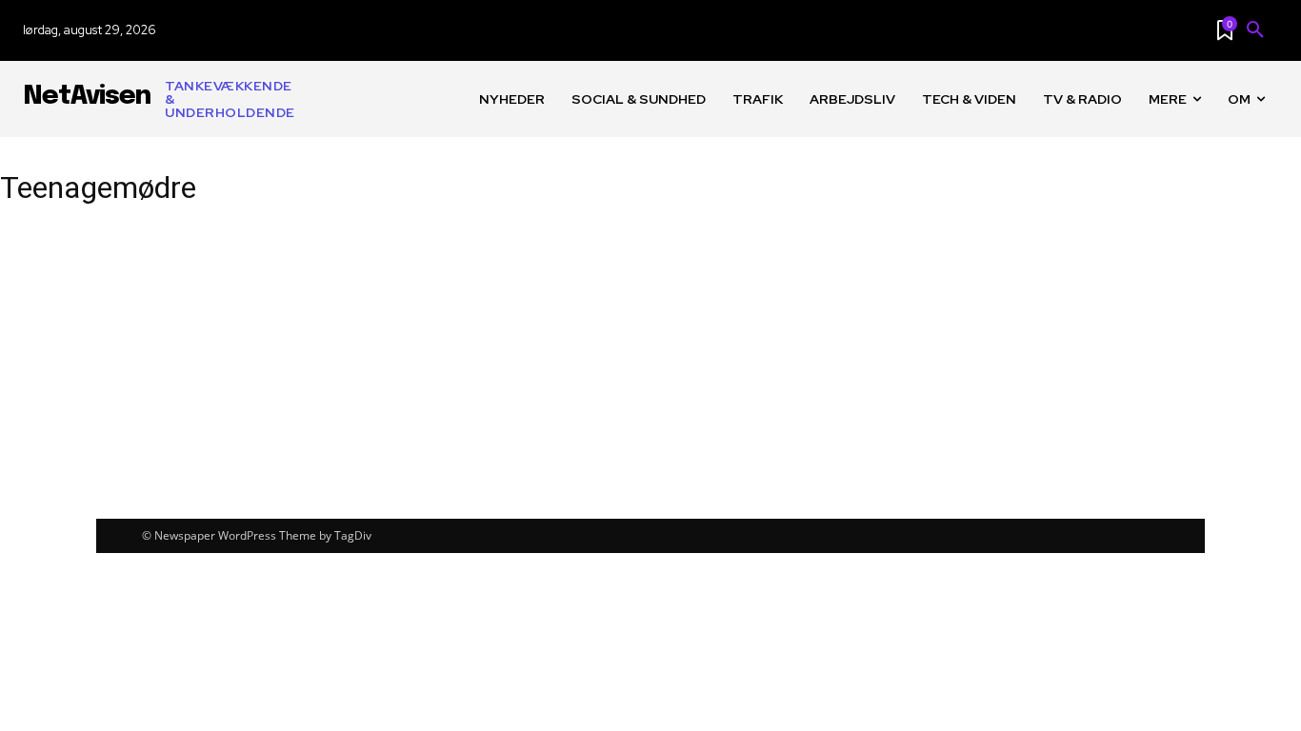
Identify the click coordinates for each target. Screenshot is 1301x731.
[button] (1255, 30)
